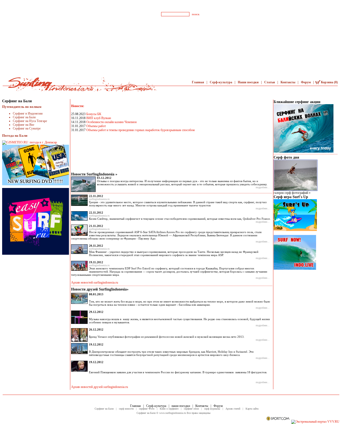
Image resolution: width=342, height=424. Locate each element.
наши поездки (181, 406)
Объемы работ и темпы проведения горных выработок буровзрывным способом (140, 130)
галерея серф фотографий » (292, 193)
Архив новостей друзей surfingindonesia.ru (99, 387)
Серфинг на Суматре (27, 128)
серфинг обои (192, 408)
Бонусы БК (93, 114)
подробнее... (263, 187)
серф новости (126, 408)
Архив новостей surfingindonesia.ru (94, 282)
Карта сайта (252, 408)
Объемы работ (96, 126)
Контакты (288, 82)
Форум (306, 82)
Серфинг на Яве (23, 125)
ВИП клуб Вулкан (98, 118)
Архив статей (233, 408)
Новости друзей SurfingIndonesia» (100, 289)
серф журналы (212, 408)
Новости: (77, 106)
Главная (198, 82)
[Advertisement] (171, 37)
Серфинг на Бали (24, 117)
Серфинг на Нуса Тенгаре (30, 121)
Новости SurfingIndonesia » (94, 174)
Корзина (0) (329, 82)
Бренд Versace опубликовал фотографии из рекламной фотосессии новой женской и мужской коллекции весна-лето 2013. (166, 336)
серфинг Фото (147, 408)
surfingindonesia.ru (99, 199)
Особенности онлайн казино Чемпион (111, 122)
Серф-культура (221, 82)
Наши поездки (248, 82)
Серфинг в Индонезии (27, 113)
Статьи (270, 82)
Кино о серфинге (169, 408)
